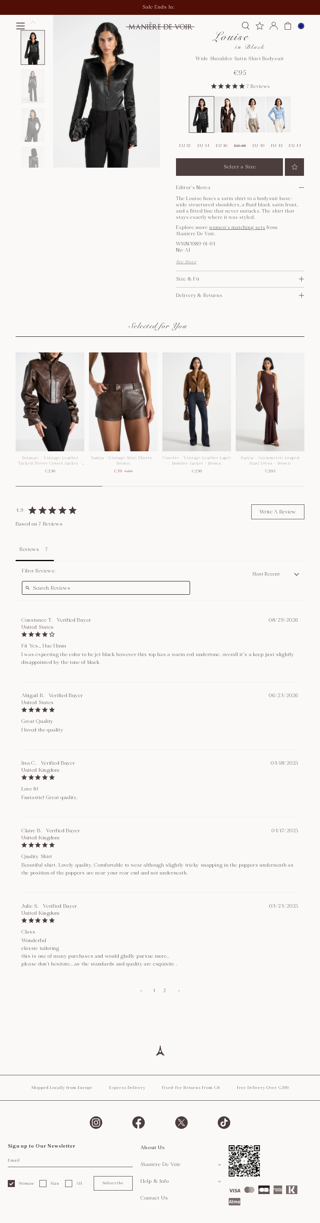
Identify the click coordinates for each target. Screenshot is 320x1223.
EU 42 (277, 145)
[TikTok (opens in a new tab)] (224, 1122)
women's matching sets (237, 228)
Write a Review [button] (278, 512)
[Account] (274, 26)
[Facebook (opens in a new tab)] (138, 1122)
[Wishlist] (260, 26)
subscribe (113, 1183)
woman (26, 1183)
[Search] (246, 26)
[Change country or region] (301, 26)
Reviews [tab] (29, 549)
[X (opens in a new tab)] (181, 1122)
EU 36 (222, 145)
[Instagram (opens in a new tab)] (96, 1122)
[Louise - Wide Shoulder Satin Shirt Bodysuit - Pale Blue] (279, 114)
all (79, 1183)
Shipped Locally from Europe (61, 1087)
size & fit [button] (188, 279)
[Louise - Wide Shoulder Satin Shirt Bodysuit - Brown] (227, 114)
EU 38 (240, 145)
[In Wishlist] (294, 167)
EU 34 (203, 145)
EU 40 (258, 145)
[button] (20, 26)
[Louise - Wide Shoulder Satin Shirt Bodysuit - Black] (202, 114)
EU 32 (185, 145)
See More (186, 262)
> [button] (179, 990)
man (54, 1183)
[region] (160, 419)
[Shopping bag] (288, 26)
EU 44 (295, 145)
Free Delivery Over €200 (263, 1087)
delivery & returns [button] (199, 296)
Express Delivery (127, 1087)
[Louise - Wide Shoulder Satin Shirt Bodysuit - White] (253, 114)
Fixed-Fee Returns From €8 (191, 1087)
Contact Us (154, 1198)
